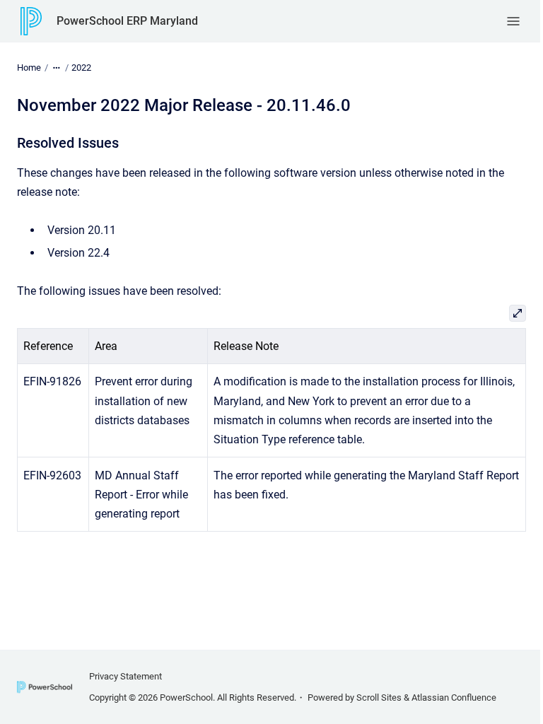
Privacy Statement (125, 676)
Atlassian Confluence (453, 697)
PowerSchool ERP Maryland (127, 21)
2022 (81, 67)
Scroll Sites (379, 697)
